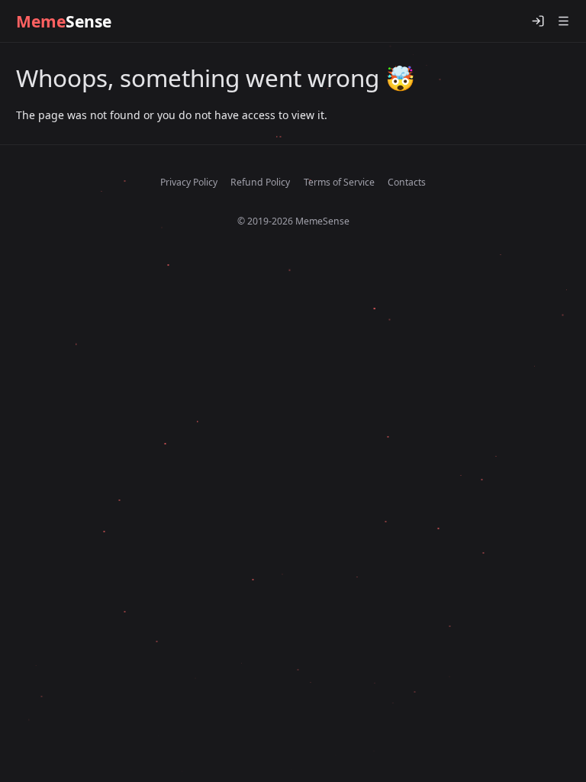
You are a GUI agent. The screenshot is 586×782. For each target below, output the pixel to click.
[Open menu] (563, 21)
